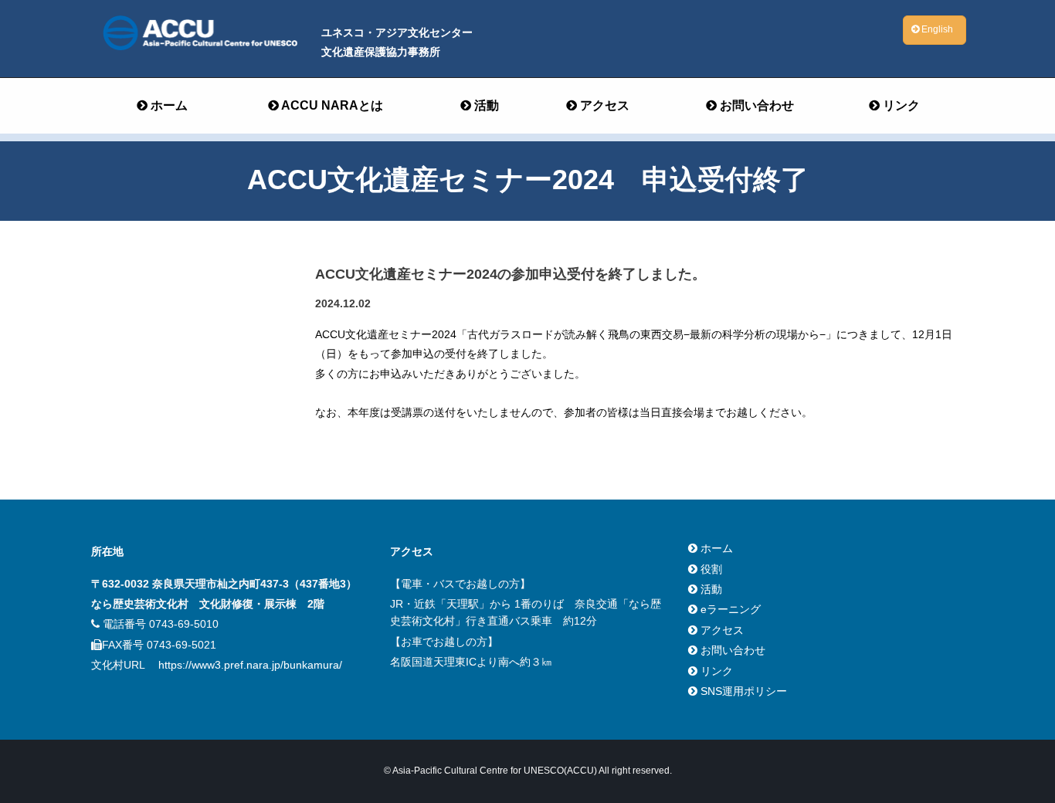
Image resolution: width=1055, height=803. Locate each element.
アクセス (603, 105)
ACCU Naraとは (331, 105)
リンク (900, 105)
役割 (709, 569)
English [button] (936, 29)
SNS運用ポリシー (742, 691)
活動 (485, 105)
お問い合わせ (755, 105)
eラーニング (729, 609)
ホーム (168, 105)
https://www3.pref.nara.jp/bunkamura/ (250, 665)
